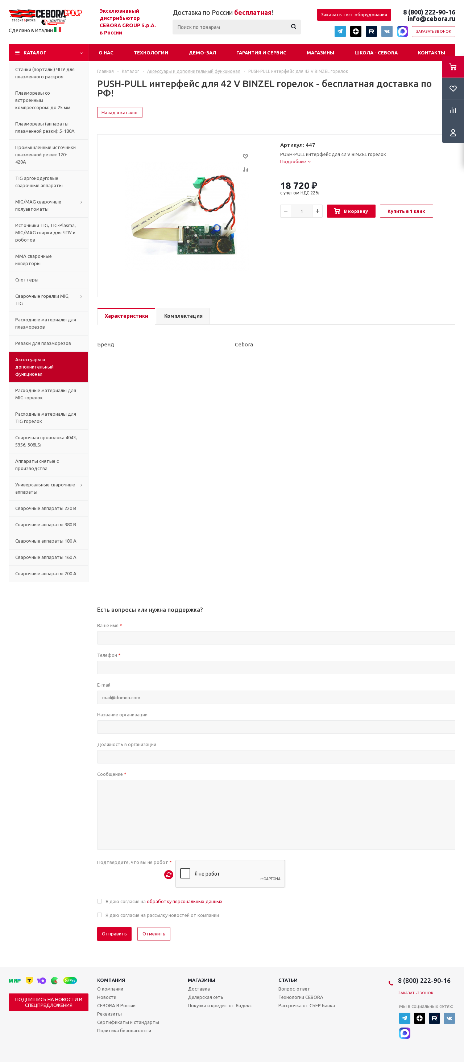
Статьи (288, 980)
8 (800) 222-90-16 (429, 12)
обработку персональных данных (185, 901)
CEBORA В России (116, 1005)
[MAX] (402, 31)
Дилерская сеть (205, 997)
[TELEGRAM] (340, 31)
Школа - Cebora (376, 52)
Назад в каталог (120, 112)
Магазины (320, 52)
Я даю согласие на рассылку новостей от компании (162, 915)
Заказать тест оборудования (354, 14)
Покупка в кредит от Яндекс (220, 1005)
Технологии (151, 52)
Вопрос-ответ (294, 988)
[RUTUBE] (371, 31)
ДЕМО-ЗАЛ (202, 52)
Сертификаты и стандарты (128, 1022)
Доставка (199, 988)
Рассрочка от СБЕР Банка (306, 1005)
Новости (106, 997)
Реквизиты (109, 1013)
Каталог (35, 52)
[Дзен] (355, 31)
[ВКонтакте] (387, 31)
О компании (110, 988)
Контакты (431, 52)
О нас (106, 52)
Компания (111, 980)
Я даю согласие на (164, 901)
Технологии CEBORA (300, 997)
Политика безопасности (124, 1030)
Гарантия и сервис (261, 52)
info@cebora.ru (431, 18)
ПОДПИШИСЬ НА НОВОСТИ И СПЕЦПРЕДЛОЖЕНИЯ (48, 1002)
